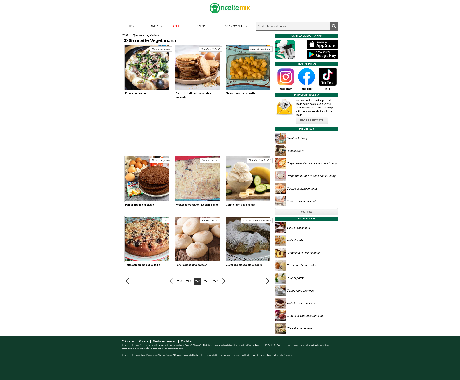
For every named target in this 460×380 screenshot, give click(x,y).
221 (206, 281)
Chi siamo (128, 341)
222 (215, 281)
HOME (125, 35)
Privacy (143, 341)
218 (179, 281)
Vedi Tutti (306, 211)
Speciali (137, 35)
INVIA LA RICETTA (312, 120)
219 (188, 281)
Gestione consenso (164, 341)
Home (132, 26)
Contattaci (187, 341)
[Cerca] (334, 26)
